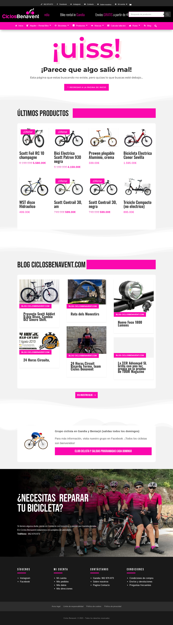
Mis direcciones (64, 588)
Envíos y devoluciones (140, 581)
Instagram (77, 4)
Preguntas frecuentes (140, 585)
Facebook (63, 4)
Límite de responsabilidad (73, 606)
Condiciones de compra (141, 578)
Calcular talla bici (118, 25)
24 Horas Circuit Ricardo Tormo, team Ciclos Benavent (86, 366)
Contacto (90, 4)
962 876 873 (48, 4)
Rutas (135, 25)
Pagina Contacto (101, 585)
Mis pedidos (62, 581)
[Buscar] (167, 14)
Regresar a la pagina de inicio (88, 87)
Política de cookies (93, 606)
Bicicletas (62, 25)
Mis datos (61, 585)
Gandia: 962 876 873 (103, 578)
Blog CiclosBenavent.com (35, 306)
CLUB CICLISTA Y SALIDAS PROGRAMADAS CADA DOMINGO (103, 451)
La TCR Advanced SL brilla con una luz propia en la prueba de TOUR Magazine (132, 367)
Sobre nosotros (105, 5)
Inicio (21, 25)
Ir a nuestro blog (85, 395)
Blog (149, 25)
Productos (80, 25)
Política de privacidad (112, 606)
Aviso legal (56, 606)
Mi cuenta (121, 4)
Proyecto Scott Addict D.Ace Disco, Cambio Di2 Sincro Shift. (39, 316)
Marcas (98, 25)
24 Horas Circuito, (36, 359)
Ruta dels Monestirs (85, 313)
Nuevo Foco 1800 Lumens (130, 323)
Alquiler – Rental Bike (39, 25)
